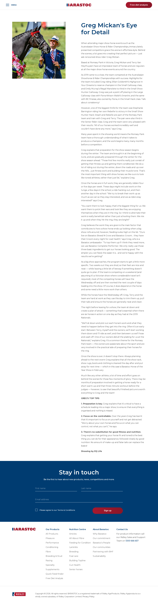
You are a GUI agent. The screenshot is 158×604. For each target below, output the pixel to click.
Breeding (74, 551)
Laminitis (73, 547)
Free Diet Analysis (54, 578)
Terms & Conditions (66, 510)
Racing (49, 560)
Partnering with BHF (103, 551)
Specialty (50, 565)
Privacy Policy (88, 596)
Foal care (73, 556)
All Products (52, 534)
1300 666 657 (132, 541)
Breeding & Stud (54, 556)
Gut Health (74, 565)
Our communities (101, 547)
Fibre (48, 551)
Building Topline (77, 560)
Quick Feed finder (55, 574)
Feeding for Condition (80, 543)
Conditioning (52, 547)
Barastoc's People (101, 543)
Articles (73, 534)
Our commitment (101, 538)
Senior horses (75, 569)
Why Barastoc (100, 534)
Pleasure (50, 538)
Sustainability (99, 556)
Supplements (52, 569)
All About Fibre (76, 538)
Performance (52, 543)
